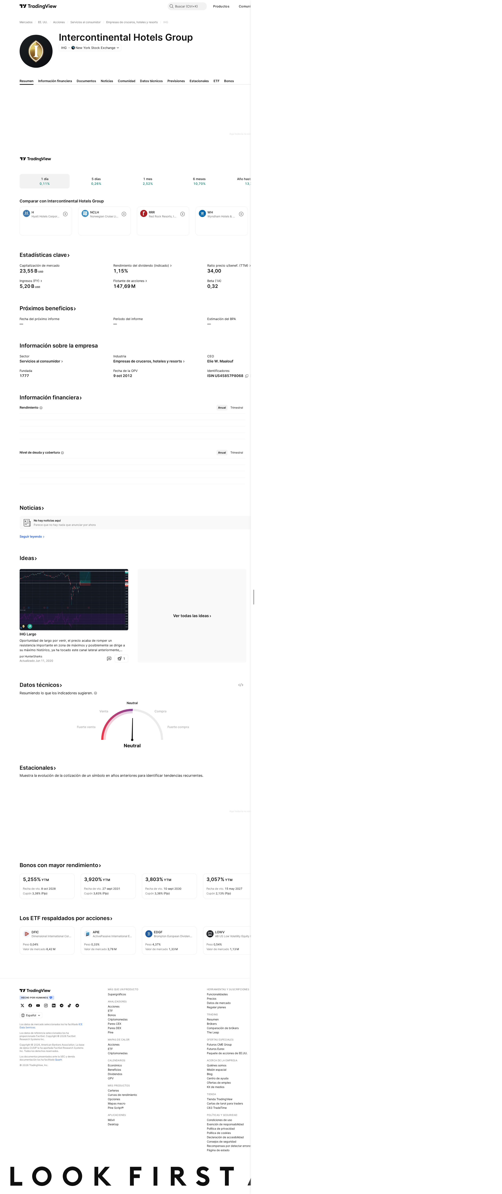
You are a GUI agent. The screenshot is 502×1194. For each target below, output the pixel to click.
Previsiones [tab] (176, 81)
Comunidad (248, 6)
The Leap (213, 1032)
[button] (232, 6)
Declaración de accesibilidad (225, 1137)
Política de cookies (219, 1133)
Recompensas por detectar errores (229, 1145)
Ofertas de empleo (219, 1082)
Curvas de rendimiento (122, 1094)
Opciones (114, 1099)
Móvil (111, 1120)
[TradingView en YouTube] (38, 1005)
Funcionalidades (217, 994)
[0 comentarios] (109, 658)
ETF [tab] (216, 81)
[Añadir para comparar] (65, 214)
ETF (110, 1010)
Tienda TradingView (219, 1099)
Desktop (113, 1124)
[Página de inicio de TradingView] (38, 6)
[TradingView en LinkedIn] (53, 1005)
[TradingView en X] (22, 1005)
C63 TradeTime (217, 1107)
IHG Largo (28, 634)
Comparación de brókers (223, 1028)
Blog (210, 1074)
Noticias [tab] (107, 81)
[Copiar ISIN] (246, 376)
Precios (211, 998)
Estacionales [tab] (199, 81)
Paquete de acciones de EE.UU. (227, 1053)
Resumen (213, 1019)
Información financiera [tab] (55, 81)
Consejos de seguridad (221, 1141)
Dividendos (115, 1074)
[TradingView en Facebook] (30, 1005)
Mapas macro (116, 1103)
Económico (115, 1065)
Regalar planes (216, 1007)
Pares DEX (114, 1028)
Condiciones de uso (219, 1120)
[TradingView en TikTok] (69, 1005)
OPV (111, 1078)
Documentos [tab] (86, 81)
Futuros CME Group (219, 1044)
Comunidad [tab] (126, 81)
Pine (110, 1032)
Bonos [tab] (229, 81)
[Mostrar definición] (62, 265)
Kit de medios (215, 1087)
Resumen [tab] (27, 81)
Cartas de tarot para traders (225, 1103)
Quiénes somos (216, 1065)
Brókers (212, 1023)
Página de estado (218, 1150)
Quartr (58, 1059)
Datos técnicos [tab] (151, 81)
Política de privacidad (221, 1128)
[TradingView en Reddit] (77, 1005)
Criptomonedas (117, 1019)
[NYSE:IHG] (23, 626)
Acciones (113, 1006)
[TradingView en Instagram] (46, 1005)
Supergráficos (117, 994)
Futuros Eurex (216, 1048)
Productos (221, 6)
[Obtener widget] (241, 685)
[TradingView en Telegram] (61, 1005)
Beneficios (114, 1069)
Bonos (112, 1015)
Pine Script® (116, 1107)
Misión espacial (216, 1069)
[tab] (221, 407)
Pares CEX (114, 1023)
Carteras (113, 1090)
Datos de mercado (219, 1003)
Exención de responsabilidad (225, 1124)
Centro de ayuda (217, 1078)
